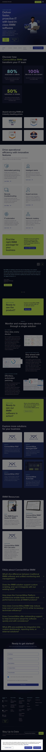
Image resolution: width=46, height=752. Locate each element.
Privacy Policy (26, 744)
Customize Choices (8, 747)
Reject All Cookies (28, 747)
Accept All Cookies (37, 747)
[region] (22, 744)
